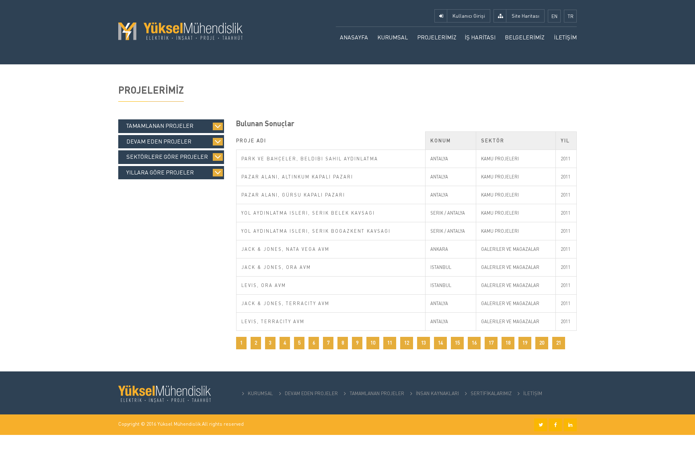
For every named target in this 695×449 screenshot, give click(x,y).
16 (474, 343)
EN (554, 16)
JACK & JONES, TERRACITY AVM (285, 303)
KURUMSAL (392, 37)
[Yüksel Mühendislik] (180, 31)
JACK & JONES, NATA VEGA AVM (285, 249)
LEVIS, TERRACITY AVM (272, 321)
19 (524, 343)
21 (558, 343)
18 (508, 343)
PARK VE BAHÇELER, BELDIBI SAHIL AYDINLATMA (309, 159)
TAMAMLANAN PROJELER (377, 393)
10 (372, 343)
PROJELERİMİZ (436, 37)
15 (457, 343)
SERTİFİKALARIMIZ (491, 393)
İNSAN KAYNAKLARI (437, 393)
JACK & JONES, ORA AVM (276, 267)
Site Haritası (525, 16)
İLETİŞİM (565, 37)
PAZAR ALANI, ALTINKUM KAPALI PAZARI (297, 177)
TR (571, 16)
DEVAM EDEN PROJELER (311, 393)
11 (389, 343)
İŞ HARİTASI (480, 37)
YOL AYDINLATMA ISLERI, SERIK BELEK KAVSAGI (308, 213)
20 (541, 343)
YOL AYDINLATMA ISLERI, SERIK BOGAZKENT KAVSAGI (316, 231)
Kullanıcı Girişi (468, 16)
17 (491, 343)
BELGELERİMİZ (525, 37)
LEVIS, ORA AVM (263, 285)
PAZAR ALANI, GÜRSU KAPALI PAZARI (293, 195)
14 (440, 343)
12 (406, 343)
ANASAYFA (354, 37)
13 (423, 343)
